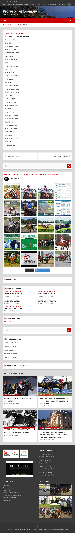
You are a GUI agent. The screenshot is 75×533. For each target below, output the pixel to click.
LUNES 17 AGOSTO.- (12, 301)
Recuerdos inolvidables (27, 428)
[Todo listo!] (46, 208)
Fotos (43, 4)
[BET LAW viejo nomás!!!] (63, 259)
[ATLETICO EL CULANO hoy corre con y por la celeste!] (12, 259)
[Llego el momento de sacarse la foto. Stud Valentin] (46, 259)
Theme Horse (42, 530)
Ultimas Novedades (13, 288)
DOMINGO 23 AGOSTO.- (13, 294)
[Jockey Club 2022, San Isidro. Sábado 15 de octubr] (46, 242)
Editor (18, 403)
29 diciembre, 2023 (9, 435)
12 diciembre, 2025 (9, 403)
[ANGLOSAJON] (29, 259)
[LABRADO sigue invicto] (63, 225)
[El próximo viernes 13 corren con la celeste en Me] (63, 191)
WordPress (64, 530)
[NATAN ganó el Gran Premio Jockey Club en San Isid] (46, 225)
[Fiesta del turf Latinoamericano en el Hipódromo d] (63, 208)
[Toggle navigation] (5, 20)
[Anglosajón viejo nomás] (63, 242)
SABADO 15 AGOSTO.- (13, 308)
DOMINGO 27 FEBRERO (61, 156)
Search (69, 166)
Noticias (38, 4)
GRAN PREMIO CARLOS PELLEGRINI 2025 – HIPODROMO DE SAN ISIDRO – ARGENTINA (54, 401)
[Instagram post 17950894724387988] (12, 208)
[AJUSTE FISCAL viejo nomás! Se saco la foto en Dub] (12, 225)
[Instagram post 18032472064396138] (29, 242)
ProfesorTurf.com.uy (20, 11)
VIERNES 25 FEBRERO (13, 156)
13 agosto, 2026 (8, 303)
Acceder (64, 4)
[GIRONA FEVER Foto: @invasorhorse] (46, 191)
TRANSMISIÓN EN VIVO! (53, 4)
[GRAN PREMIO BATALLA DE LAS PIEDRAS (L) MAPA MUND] (12, 191)
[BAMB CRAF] (12, 242)
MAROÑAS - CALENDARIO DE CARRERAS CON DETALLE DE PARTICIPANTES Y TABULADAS (31, 174)
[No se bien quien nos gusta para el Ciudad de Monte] (29, 208)
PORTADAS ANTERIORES (14, 373)
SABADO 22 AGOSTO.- (47, 294)
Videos (32, 4)
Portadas (10, 4)
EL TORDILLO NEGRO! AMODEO (16, 433)
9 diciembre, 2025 (45, 406)
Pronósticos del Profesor (21, 4)
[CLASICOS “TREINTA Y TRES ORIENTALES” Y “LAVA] (29, 191)
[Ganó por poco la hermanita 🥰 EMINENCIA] (29, 225)
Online (9, 322)
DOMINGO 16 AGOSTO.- (47, 301)
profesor (18, 40)
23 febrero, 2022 (10, 40)
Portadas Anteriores (11, 394)
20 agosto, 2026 (8, 296)
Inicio (4, 4)
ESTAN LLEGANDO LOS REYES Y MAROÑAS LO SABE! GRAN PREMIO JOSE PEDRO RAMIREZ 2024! (53, 435)
